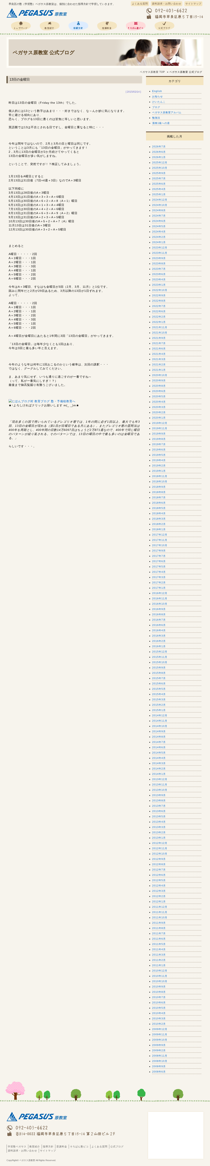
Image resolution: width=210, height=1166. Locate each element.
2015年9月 (159, 667)
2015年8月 (159, 673)
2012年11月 (159, 848)
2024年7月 (159, 215)
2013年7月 (159, 805)
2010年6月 (159, 1002)
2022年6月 (159, 311)
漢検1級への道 (161, 123)
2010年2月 (159, 1023)
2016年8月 (159, 614)
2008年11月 (159, 1055)
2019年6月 (159, 449)
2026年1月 (159, 157)
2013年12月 (159, 779)
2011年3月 (159, 954)
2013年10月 (159, 790)
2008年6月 (159, 1071)
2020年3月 (159, 407)
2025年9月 (159, 173)
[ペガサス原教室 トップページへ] (37, 18)
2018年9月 (159, 486)
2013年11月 (159, 784)
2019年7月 (159, 444)
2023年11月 (159, 253)
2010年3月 (159, 1018)
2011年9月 (159, 922)
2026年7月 (159, 146)
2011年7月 (159, 933)
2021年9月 (159, 338)
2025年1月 (159, 194)
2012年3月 (159, 891)
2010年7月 (159, 997)
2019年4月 (159, 460)
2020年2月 (159, 412)
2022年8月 (159, 300)
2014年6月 (159, 747)
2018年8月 (159, 492)
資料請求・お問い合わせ (166, 3)
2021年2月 (159, 364)
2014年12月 (159, 715)
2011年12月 (159, 906)
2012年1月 (159, 901)
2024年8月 (159, 210)
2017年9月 (159, 550)
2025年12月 (159, 162)
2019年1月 (159, 471)
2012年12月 (159, 843)
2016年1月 (159, 646)
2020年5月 (159, 396)
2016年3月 (159, 635)
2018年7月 (159, 497)
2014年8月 (159, 736)
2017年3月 (159, 577)
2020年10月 (159, 375)
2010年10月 (159, 981)
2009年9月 (159, 1045)
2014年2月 (159, 768)
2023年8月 (159, 263)
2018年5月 (159, 508)
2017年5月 (159, 566)
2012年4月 (159, 885)
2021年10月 (159, 332)
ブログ (156, 107)
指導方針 (78, 26)
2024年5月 (159, 226)
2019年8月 (159, 439)
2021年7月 (159, 343)
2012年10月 (159, 853)
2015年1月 (159, 710)
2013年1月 (159, 837)
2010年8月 (159, 992)
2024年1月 (159, 242)
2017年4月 (159, 572)
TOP (152, 72)
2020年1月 (159, 417)
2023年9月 (159, 258)
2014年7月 (159, 742)
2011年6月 (159, 938)
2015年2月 (159, 704)
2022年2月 (159, 316)
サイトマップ (193, 3)
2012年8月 (159, 864)
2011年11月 (159, 912)
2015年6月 (159, 683)
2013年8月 (159, 800)
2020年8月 (159, 385)
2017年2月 (159, 582)
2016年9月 (159, 609)
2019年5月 (159, 455)
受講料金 (107, 26)
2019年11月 (159, 428)
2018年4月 (159, 513)
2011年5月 (159, 944)
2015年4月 (159, 694)
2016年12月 (159, 593)
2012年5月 (159, 880)
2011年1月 (159, 965)
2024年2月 (159, 237)
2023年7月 (159, 268)
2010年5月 (159, 1007)
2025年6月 (159, 183)
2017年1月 (159, 587)
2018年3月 (159, 518)
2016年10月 (159, 603)
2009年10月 (159, 1039)
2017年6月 (159, 561)
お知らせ (157, 96)
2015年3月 (159, 699)
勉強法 (156, 117)
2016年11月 (159, 598)
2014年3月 (159, 763)
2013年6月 (159, 811)
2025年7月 (159, 178)
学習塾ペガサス (21, 26)
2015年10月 (159, 662)
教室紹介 (49, 26)
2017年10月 (159, 545)
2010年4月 (159, 1013)
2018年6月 (159, 502)
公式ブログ (164, 26)
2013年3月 (159, 827)
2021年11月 (159, 327)
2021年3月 (159, 359)
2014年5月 (159, 752)
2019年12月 (159, 423)
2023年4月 (159, 279)
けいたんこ (158, 101)
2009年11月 (159, 1034)
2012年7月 (159, 869)
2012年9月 (159, 859)
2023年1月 (159, 284)
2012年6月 (159, 875)
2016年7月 (159, 619)
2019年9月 (159, 433)
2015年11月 (159, 657)
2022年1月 (159, 322)
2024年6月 (159, 221)
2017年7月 (159, 556)
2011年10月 (159, 917)
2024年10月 (159, 205)
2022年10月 (159, 290)
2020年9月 (159, 380)
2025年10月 (159, 167)
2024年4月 (159, 231)
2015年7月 (159, 678)
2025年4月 (159, 189)
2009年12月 (159, 1029)
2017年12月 (159, 534)
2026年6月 (159, 152)
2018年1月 (159, 529)
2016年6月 (159, 625)
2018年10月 (159, 481)
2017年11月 (159, 540)
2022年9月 (159, 295)
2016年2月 (159, 641)
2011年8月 (159, 928)
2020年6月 (159, 391)
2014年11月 (159, 720)
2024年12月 (159, 199)
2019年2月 (159, 465)
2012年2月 (159, 896)
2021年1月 (159, 369)
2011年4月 (159, 949)
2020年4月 (159, 401)
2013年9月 (159, 795)
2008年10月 (159, 1061)
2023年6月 (159, 274)
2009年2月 (159, 1050)
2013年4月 (159, 821)
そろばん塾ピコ (135, 26)
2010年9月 (159, 986)
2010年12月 (159, 970)
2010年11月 (159, 976)
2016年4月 (159, 630)
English (157, 91)
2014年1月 (159, 774)
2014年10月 (159, 726)
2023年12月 (159, 247)
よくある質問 (140, 3)
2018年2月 (159, 524)
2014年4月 (159, 758)
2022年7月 (159, 306)
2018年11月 (159, 476)
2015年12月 (159, 651)
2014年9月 (159, 731)
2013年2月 (159, 832)
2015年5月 (159, 688)
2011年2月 (159, 960)
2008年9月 (159, 1066)
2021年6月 (159, 348)
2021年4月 (159, 354)
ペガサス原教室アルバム (166, 112)
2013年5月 (159, 816)
